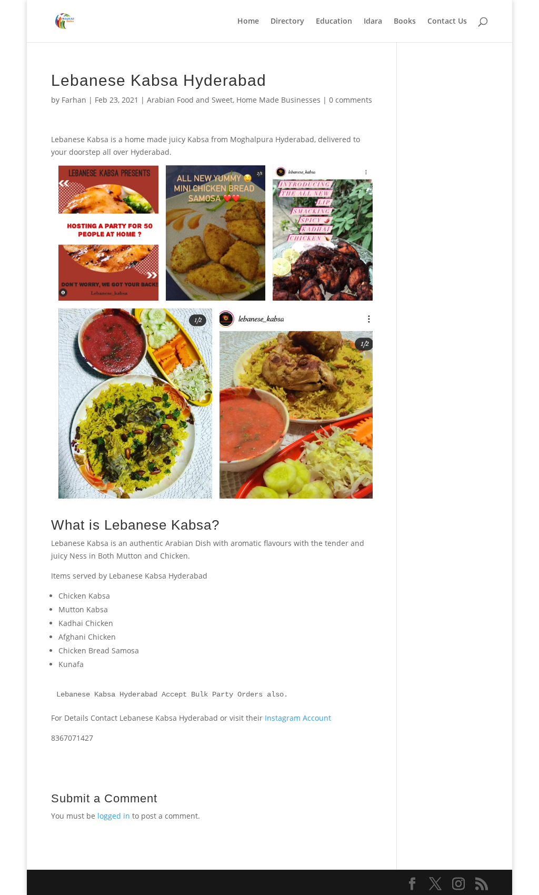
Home (248, 21)
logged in (113, 816)
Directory (287, 21)
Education (334, 21)
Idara (373, 21)
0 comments (350, 100)
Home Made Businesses (278, 100)
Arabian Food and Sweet (190, 100)
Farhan (74, 100)
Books (405, 21)
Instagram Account (298, 718)
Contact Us (447, 21)
